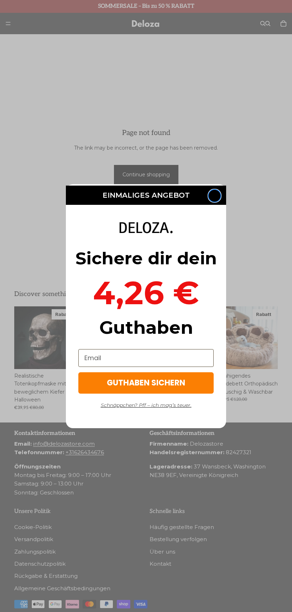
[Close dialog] (214, 196)
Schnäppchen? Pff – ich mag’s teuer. (146, 405)
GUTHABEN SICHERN (146, 382)
